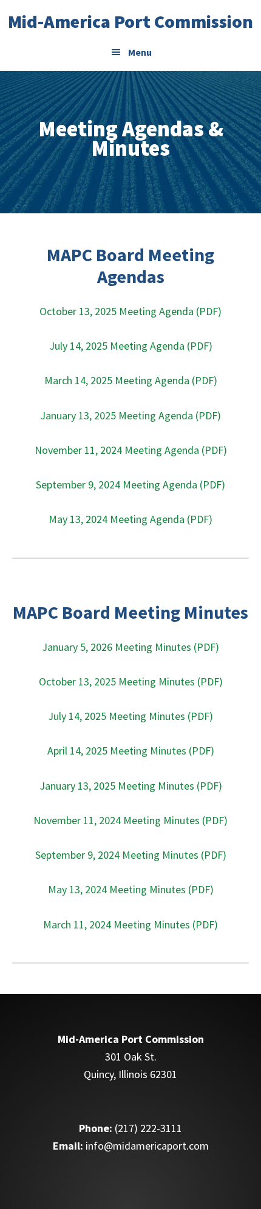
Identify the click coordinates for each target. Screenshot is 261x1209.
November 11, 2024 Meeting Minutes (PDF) (130, 820)
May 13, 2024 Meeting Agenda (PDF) (130, 519)
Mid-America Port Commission (130, 21)
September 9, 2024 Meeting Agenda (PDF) (130, 484)
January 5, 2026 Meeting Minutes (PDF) (130, 647)
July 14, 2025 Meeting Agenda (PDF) (130, 346)
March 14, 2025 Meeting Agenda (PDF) (130, 380)
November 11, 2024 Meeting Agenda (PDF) (131, 450)
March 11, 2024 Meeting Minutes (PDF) (130, 924)
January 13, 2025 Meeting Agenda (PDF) (130, 415)
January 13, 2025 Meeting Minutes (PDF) (130, 786)
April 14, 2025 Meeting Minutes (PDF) (130, 751)
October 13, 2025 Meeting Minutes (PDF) (131, 681)
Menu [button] (140, 52)
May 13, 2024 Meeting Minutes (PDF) (131, 889)
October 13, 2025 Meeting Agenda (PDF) (130, 311)
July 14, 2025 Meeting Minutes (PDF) (130, 716)
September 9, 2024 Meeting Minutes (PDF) (130, 855)
